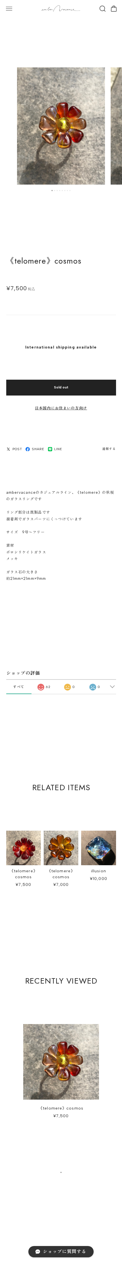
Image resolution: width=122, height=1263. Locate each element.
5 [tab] (62, 190)
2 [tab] (54, 190)
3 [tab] (57, 190)
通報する (109, 449)
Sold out (61, 387)
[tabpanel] (61, 125)
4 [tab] (59, 190)
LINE (58, 449)
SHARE (38, 449)
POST (17, 449)
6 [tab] (65, 190)
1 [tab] (52, 190)
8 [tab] (70, 190)
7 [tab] (67, 190)
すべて (18, 687)
